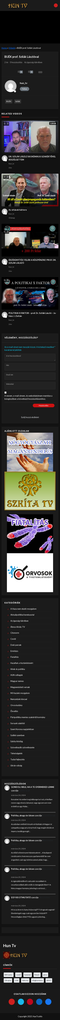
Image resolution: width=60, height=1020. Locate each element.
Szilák (17, 101)
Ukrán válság (16, 765)
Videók (12, 48)
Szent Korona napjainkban (22, 729)
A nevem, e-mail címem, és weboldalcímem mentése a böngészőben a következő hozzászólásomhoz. (28, 397)
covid (18, 975)
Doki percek (15, 645)
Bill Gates (8, 975)
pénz (45, 975)
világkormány (37, 980)
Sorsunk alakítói (17, 723)
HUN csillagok (16, 675)
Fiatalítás (14, 657)
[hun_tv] (10, 86)
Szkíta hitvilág (16, 741)
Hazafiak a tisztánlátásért (21, 663)
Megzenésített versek (20, 687)
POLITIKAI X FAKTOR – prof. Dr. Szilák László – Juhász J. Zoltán (32, 314)
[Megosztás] (40, 72)
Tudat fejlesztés (17, 759)
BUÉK (8, 101)
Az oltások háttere (18, 210)
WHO (48, 980)
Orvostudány (16, 705)
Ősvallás (14, 711)
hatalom (27, 975)
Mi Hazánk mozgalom (20, 693)
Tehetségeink (16, 753)
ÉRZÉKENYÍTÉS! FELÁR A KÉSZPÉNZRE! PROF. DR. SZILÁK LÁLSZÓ (32, 261)
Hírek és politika (17, 669)
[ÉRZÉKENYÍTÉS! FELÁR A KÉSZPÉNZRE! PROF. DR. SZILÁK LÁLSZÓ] (30, 240)
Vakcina (25, 980)
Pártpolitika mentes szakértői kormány (27, 717)
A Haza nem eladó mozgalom (23, 609)
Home (4, 48)
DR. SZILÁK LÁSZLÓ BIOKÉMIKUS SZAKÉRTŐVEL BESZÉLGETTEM (32, 158)
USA (16, 980)
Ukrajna (8, 980)
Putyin (37, 975)
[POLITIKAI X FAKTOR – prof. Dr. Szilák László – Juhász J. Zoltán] (30, 293)
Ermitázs (14, 651)
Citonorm (14, 633)
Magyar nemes (17, 681)
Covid (13, 639)
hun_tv (23, 83)
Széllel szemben (17, 735)
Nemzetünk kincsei (18, 699)
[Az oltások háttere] (30, 190)
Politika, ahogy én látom (22, 815)
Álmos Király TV (17, 627)
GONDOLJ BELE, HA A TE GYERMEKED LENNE (32, 787)
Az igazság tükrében (33, 62)
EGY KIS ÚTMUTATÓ (21, 897)
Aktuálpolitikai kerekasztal (22, 614)
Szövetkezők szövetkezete (22, 747)
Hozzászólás (43, 405)
